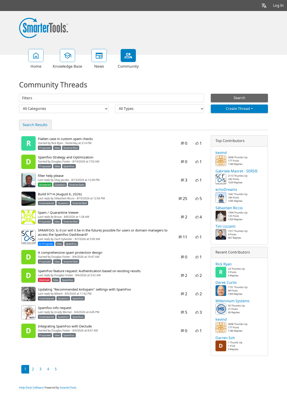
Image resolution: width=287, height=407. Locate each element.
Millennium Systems (232, 301)
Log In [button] (278, 5)
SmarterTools (68, 387)
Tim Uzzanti (225, 226)
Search (239, 98)
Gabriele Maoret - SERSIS (236, 171)
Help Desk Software (31, 387)
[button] (264, 5)
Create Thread (238, 109)
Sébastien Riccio (229, 208)
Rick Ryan (223, 264)
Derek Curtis (226, 283)
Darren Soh (225, 338)
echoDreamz (226, 189)
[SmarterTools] (43, 27)
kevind (221, 153)
